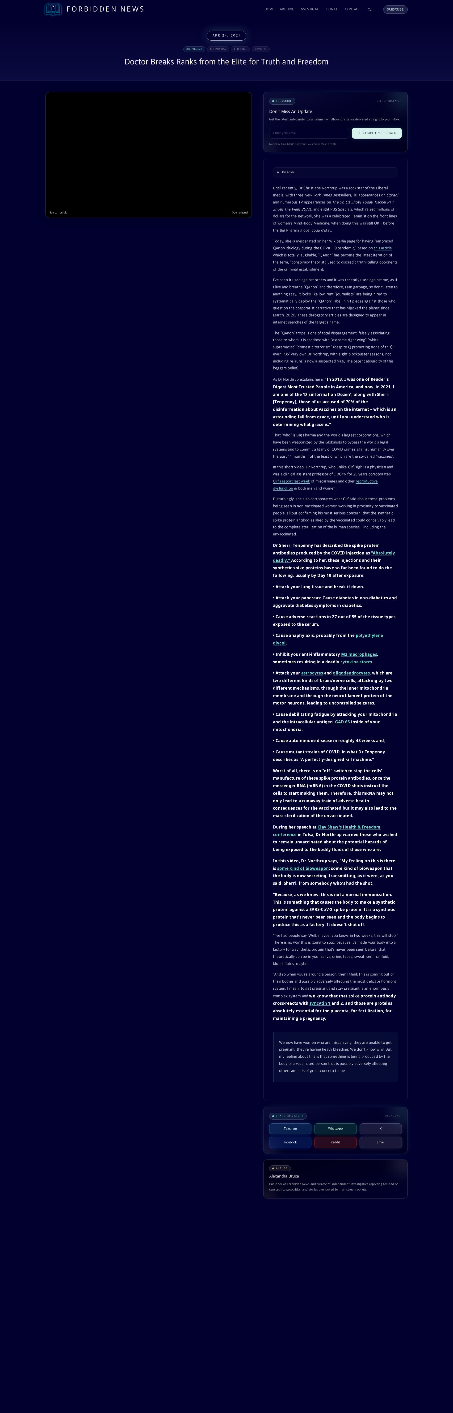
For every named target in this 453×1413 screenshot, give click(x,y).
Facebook (290, 1142)
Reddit (335, 1142)
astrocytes (312, 673)
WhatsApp (335, 1129)
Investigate (310, 9)
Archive (287, 9)
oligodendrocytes (351, 673)
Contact (352, 9)
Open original (240, 213)
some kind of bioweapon (303, 868)
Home (269, 9)
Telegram (290, 1129)
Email (380, 1142)
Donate (333, 9)
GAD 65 (342, 722)
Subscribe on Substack (377, 133)
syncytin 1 (320, 1003)
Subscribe (395, 10)
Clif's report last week (291, 481)
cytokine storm (356, 662)
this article (383, 248)
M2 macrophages (359, 654)
